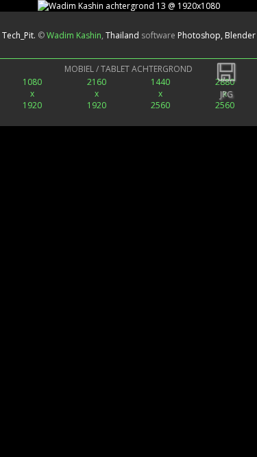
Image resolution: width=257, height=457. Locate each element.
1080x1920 (32, 93)
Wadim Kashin (74, 35)
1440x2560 (160, 93)
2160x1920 (96, 93)
